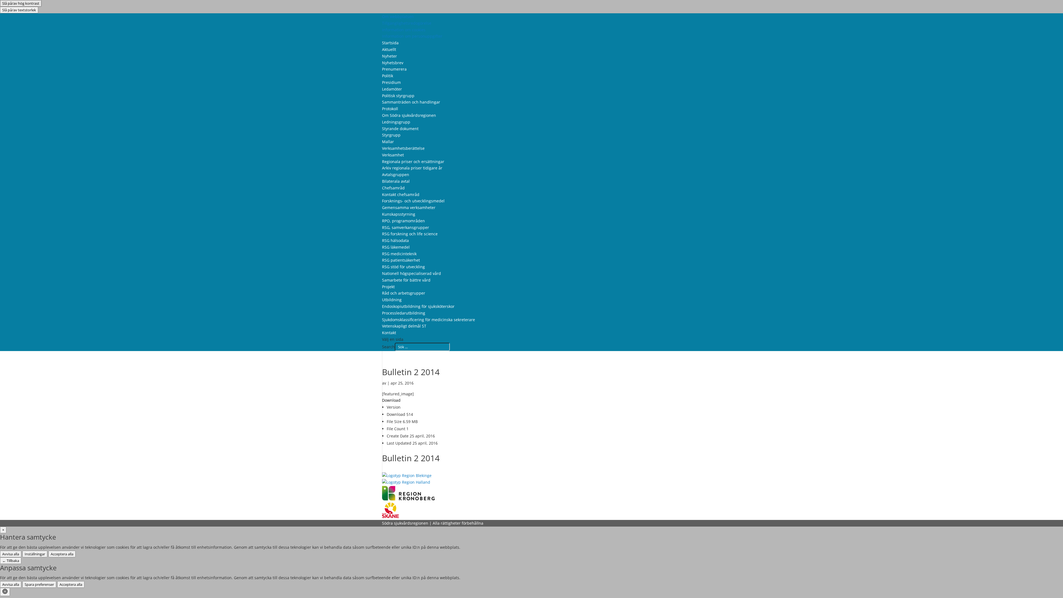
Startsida (390, 42)
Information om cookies (403, 29)
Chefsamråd (393, 187)
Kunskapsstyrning (398, 214)
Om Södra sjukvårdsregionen (409, 115)
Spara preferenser (39, 584)
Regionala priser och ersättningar (413, 161)
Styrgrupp (391, 135)
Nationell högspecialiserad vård (411, 273)
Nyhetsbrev (392, 62)
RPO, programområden (403, 220)
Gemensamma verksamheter (408, 207)
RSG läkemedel (396, 247)
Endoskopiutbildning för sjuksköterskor (418, 306)
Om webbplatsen (398, 16)
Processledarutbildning (403, 313)
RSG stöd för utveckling (403, 266)
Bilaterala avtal (396, 181)
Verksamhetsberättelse (403, 148)
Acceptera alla (62, 553)
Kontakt (389, 332)
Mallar (388, 141)
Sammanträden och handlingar (411, 102)
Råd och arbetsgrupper (403, 293)
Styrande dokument (400, 128)
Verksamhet (393, 155)
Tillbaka (10, 560)
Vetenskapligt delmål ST (404, 326)
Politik (387, 75)
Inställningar (35, 553)
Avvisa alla (10, 553)
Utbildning (392, 299)
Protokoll (390, 108)
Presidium (391, 82)
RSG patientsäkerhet (401, 260)
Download (391, 400)
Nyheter (389, 56)
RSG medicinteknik (399, 253)
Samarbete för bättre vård (406, 280)
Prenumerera (394, 69)
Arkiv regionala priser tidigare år (412, 168)
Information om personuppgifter (412, 36)
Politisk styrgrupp (398, 95)
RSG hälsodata (395, 240)
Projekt (388, 286)
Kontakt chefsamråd (400, 194)
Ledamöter (392, 89)
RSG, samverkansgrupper (405, 227)
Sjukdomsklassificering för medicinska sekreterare (428, 319)
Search (388, 346)
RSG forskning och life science (410, 233)
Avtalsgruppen (395, 174)
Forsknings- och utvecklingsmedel (413, 200)
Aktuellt (389, 49)
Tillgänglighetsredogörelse (406, 23)
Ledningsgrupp (396, 122)
